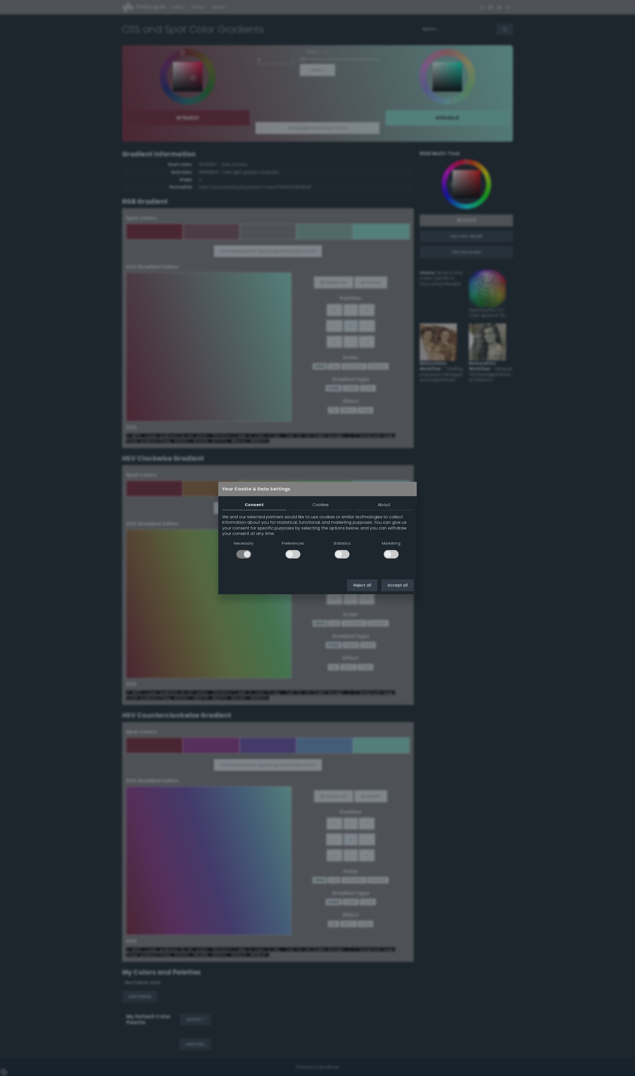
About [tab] (384, 505)
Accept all (397, 585)
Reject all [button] (362, 585)
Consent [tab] (254, 505)
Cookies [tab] (321, 505)
